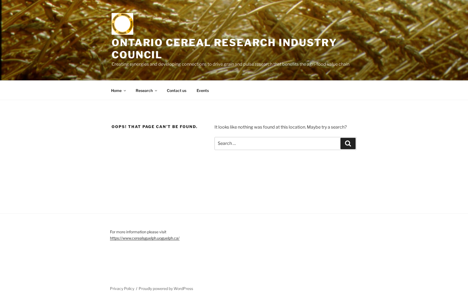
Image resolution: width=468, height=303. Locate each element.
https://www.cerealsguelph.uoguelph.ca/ (145, 238)
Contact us (176, 90)
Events (203, 90)
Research (144, 90)
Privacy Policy (122, 288)
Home (116, 90)
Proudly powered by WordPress (166, 288)
